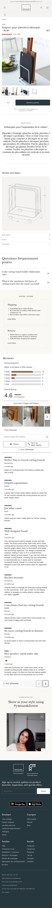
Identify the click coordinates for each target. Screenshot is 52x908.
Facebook (31, 849)
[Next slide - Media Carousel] (48, 730)
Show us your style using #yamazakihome (26, 703)
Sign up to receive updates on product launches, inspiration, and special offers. (22, 783)
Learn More (12, 319)
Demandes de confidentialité (13, 861)
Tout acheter (7, 819)
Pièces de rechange (10, 858)
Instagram (31, 846)
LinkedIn (30, 861)
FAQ (3, 846)
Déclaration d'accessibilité (11, 878)
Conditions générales (9, 885)
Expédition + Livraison (10, 852)
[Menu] (4, 7)
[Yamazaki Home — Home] (26, 7)
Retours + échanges (10, 855)
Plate (4, 24)
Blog (28, 825)
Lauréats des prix (8, 825)
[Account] (41, 7)
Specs (4, 239)
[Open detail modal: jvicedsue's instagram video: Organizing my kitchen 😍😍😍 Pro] (26, 732)
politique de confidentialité (12, 882)
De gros (5, 865)
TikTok (29, 855)
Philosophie (31, 819)
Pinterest (30, 852)
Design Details (26, 123)
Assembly (5, 244)
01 (8, 103)
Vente (4, 835)
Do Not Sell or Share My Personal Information (18, 889)
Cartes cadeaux (8, 822)
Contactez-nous (8, 849)
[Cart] (47, 7)
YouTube (30, 858)
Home (4, 19)
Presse (29, 822)
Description (6, 235)
